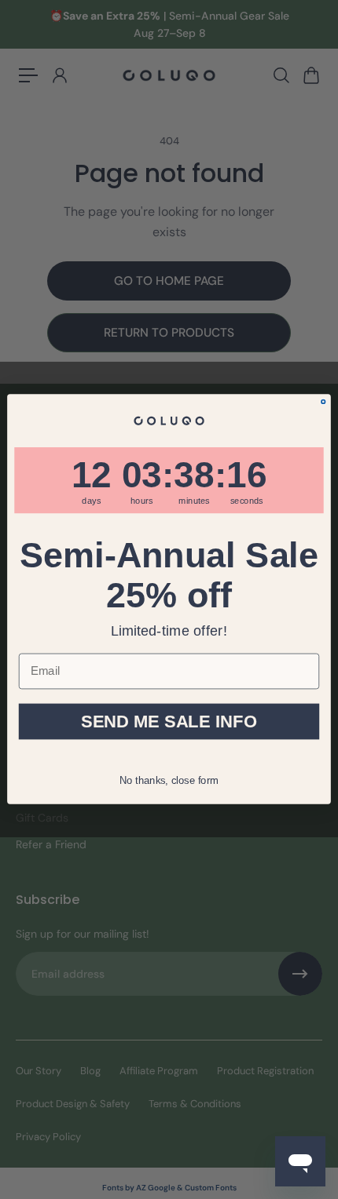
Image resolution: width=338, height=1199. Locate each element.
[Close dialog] (323, 402)
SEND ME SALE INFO (169, 721)
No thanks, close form (169, 779)
